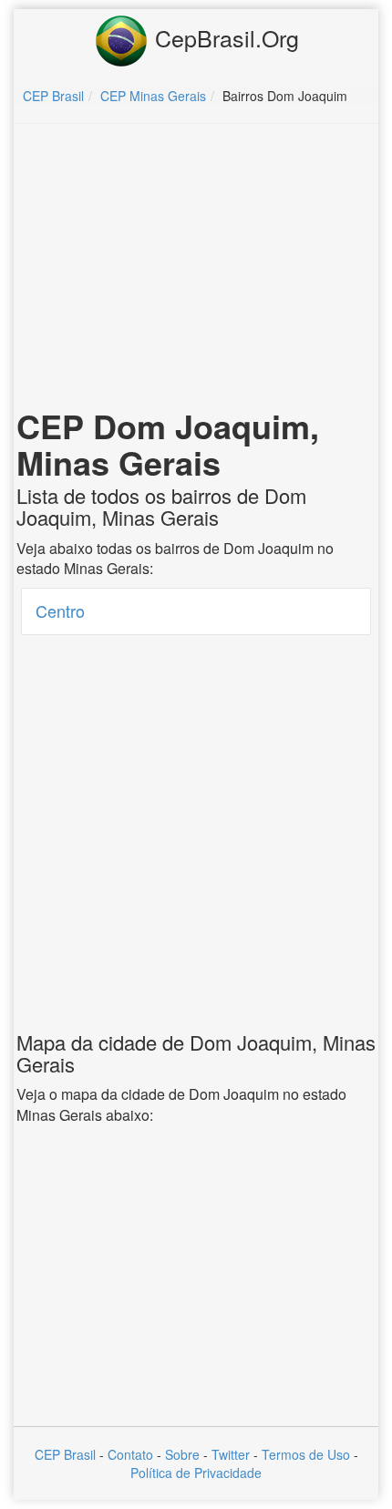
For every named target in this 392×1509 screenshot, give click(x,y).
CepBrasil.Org (224, 37)
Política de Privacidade (196, 1472)
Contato (130, 1454)
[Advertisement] (196, 269)
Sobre (182, 1454)
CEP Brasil (65, 1454)
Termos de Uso (306, 1454)
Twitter (230, 1454)
